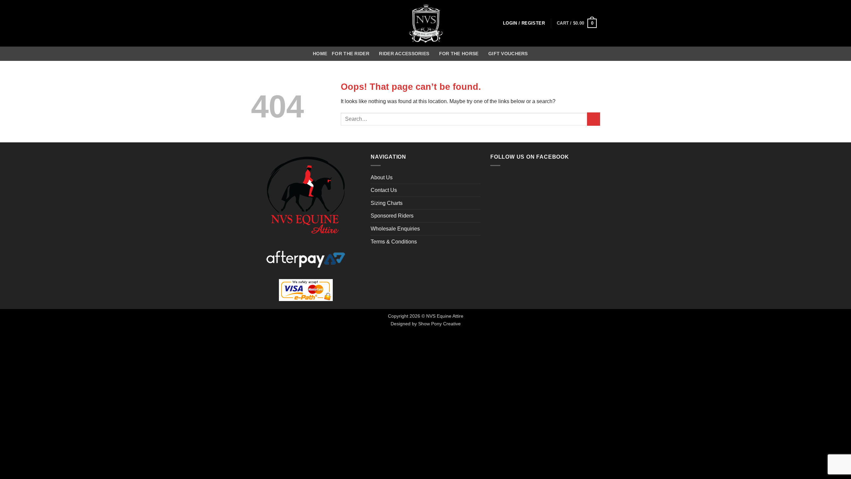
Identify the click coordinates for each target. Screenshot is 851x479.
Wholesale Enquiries (395, 229)
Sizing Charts (387, 203)
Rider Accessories (404, 53)
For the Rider (350, 53)
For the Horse (459, 53)
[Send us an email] (264, 23)
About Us (382, 177)
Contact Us (384, 190)
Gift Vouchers (508, 53)
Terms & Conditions (394, 241)
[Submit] (593, 118)
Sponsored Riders (392, 216)
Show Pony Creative (439, 323)
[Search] (535, 54)
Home (320, 53)
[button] (524, 23)
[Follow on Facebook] (255, 23)
